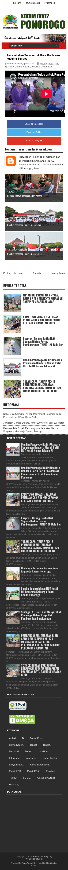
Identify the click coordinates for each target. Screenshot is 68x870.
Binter (28, 751)
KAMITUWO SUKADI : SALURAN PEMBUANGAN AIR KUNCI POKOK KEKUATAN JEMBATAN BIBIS (41, 320)
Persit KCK (15, 771)
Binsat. (47, 744)
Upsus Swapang (46, 777)
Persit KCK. (33, 771)
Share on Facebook (34, 124)
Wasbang (14, 784)
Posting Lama (58, 273)
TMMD (13, 777)
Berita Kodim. (16, 744)
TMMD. (27, 777)
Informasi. (31, 758)
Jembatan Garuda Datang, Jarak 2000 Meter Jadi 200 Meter (33, 422)
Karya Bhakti (50, 758)
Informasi (47, 66)
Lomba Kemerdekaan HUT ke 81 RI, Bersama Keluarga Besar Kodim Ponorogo (39, 592)
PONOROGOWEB (34, 859)
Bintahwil (14, 751)
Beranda (17, 3)
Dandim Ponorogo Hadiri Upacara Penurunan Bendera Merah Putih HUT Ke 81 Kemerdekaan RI (42, 363)
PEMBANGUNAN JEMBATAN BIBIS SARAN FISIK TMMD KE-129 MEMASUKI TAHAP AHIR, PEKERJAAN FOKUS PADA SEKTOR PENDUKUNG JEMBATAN (40, 642)
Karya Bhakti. (16, 764)
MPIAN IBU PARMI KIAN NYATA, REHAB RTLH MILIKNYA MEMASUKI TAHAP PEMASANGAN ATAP (43, 298)
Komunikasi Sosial (40, 764)
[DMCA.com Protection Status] (22, 719)
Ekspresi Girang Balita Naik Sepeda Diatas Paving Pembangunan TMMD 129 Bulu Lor (43, 341)
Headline (36, 66)
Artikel (11, 66)
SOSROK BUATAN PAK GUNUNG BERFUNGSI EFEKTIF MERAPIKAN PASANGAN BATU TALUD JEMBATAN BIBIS (41, 670)
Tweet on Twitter (34, 132)
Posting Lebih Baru (12, 273)
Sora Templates (29, 863)
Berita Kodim (22, 66)
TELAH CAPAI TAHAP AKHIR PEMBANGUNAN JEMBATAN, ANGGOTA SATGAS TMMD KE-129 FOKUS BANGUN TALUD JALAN (42, 386)
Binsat (33, 744)
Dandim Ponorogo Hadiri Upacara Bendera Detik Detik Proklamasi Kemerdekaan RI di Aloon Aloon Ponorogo (40, 472)
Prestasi (50, 771)
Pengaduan (49, 3)
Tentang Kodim (33, 3)
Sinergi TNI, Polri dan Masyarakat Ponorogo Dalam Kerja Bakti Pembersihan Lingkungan (41, 615)
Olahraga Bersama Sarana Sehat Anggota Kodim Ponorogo (40, 569)
